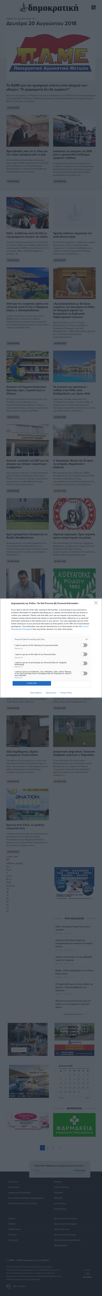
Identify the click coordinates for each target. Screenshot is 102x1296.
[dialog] (51, 648)
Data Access (51, 693)
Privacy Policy (66, 693)
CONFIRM (32, 683)
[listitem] (51, 639)
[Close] (96, 603)
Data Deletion (36, 693)
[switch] (83, 645)
